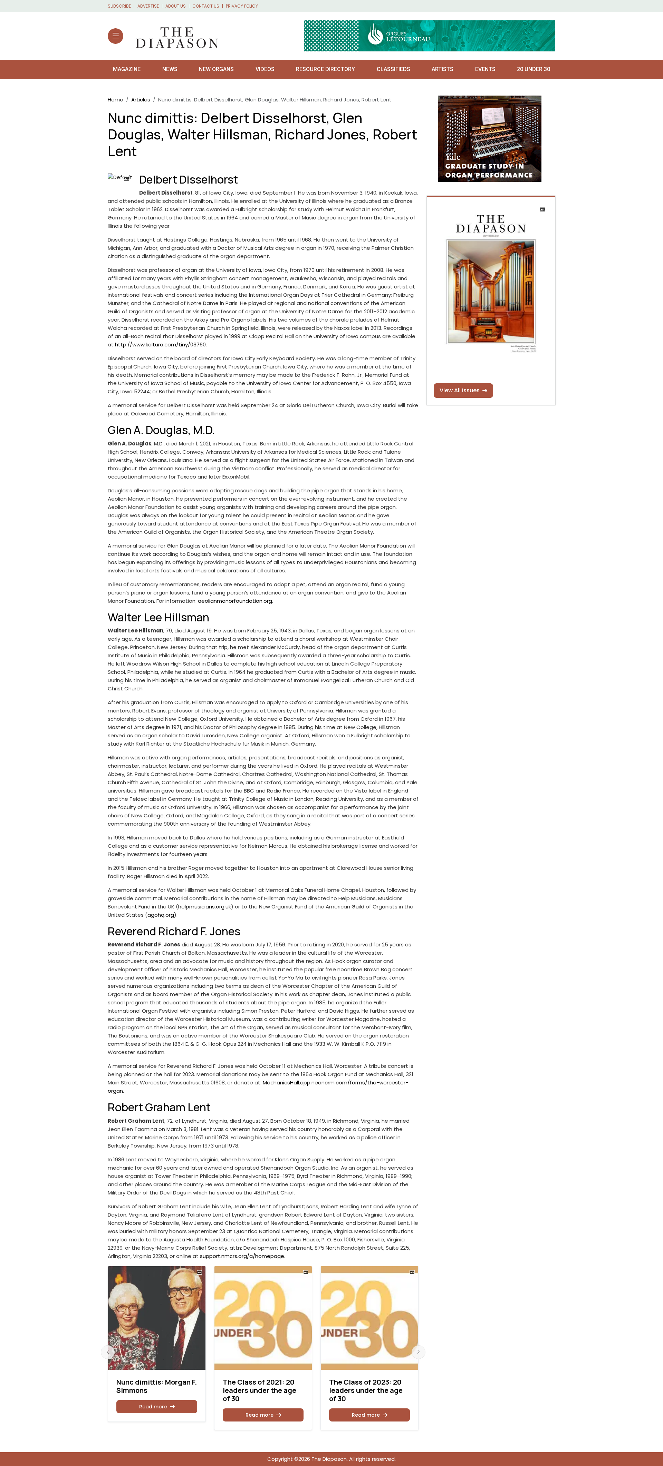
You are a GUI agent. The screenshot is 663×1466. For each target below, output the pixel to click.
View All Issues (460, 390)
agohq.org (160, 914)
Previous (108, 1352)
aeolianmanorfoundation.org (235, 600)
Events (485, 69)
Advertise (148, 6)
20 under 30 (533, 69)
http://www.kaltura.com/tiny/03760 (160, 344)
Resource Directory (325, 69)
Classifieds (393, 69)
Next (418, 1352)
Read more (153, 1406)
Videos (265, 69)
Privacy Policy (242, 6)
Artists (442, 69)
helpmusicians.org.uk (204, 906)
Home (115, 99)
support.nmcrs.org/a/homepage (242, 1256)
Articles (140, 99)
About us (175, 6)
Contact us (205, 6)
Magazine (127, 69)
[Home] (173, 36)
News (169, 69)
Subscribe (119, 6)
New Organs (216, 69)
